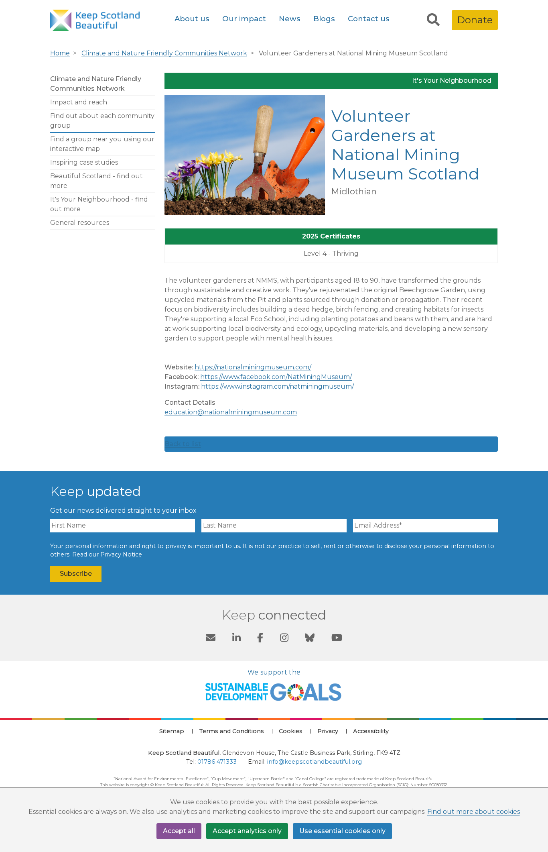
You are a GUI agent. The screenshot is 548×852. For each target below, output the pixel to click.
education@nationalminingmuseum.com (230, 412)
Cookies (290, 731)
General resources (79, 222)
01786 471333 (217, 761)
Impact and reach (78, 102)
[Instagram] (284, 638)
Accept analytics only (247, 831)
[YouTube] (337, 638)
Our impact (244, 18)
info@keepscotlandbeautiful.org (314, 761)
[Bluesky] (309, 638)
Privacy (327, 731)
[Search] (433, 20)
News (289, 18)
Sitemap (171, 731)
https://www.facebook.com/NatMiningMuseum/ (276, 377)
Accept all (179, 831)
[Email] (210, 638)
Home (60, 53)
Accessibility (371, 731)
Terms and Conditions (231, 731)
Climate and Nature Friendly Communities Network (164, 53)
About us (192, 18)
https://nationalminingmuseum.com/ (253, 367)
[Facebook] (260, 638)
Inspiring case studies (84, 162)
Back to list (182, 444)
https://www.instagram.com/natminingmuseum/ (277, 386)
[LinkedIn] (236, 638)
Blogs (324, 18)
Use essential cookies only (342, 831)
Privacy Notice (121, 554)
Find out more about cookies (473, 811)
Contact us (369, 18)
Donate (475, 20)
